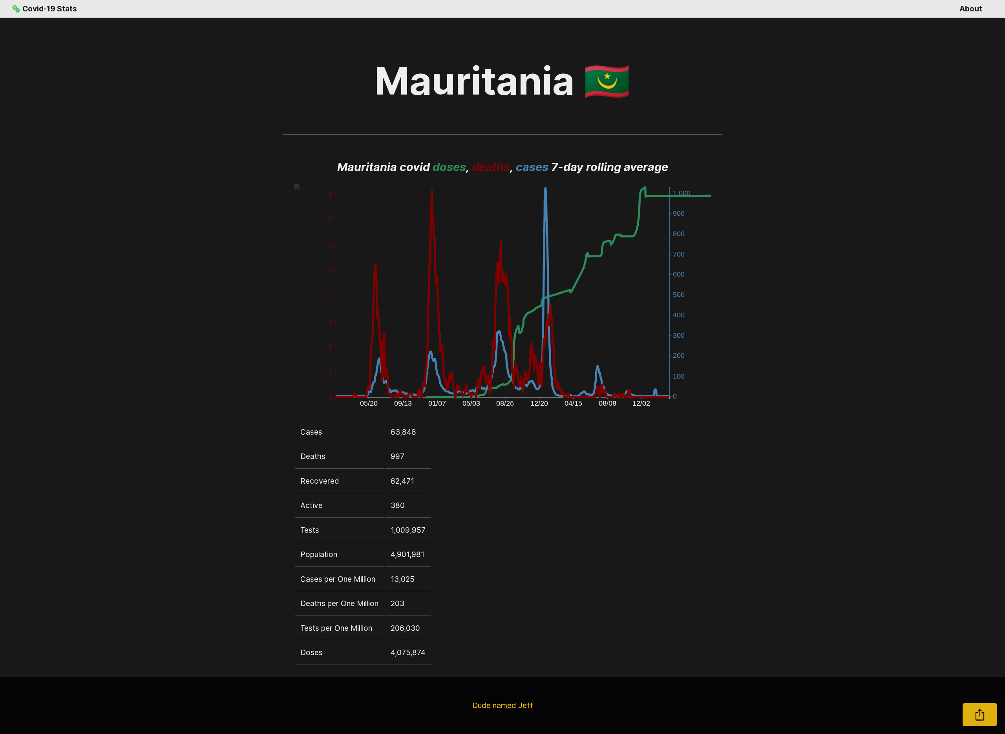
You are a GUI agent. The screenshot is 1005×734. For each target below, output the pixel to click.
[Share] (980, 714)
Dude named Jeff (502, 705)
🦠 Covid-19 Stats (44, 8)
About (970, 8)
